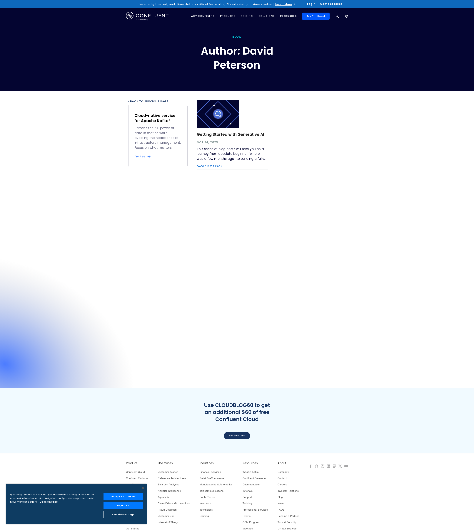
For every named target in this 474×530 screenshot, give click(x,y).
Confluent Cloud (135, 471)
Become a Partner (288, 515)
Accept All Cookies (123, 496)
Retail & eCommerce (212, 478)
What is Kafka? (251, 471)
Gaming (204, 515)
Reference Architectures (172, 478)
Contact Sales (331, 4)
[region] (76, 504)
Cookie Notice (49, 502)
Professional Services (255, 509)
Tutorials (248, 490)
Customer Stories (168, 471)
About (282, 463)
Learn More (283, 4)
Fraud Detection (167, 509)
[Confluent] (147, 16)
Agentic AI (163, 497)
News (281, 503)
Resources (250, 463)
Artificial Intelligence (169, 490)
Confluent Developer (255, 478)
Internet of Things (168, 522)
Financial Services (210, 471)
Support (247, 497)
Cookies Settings (123, 514)
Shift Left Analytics (168, 484)
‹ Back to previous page (148, 101)
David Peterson (210, 166)
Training (247, 503)
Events (247, 515)
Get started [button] (237, 435)
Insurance (205, 503)
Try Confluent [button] (316, 16)
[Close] (143, 488)
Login (311, 4)
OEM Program (251, 522)
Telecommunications (211, 490)
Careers (282, 484)
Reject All (123, 505)
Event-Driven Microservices (174, 503)
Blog (280, 497)
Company (283, 471)
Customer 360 (166, 515)
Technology (206, 509)
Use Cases (165, 463)
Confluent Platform (137, 478)
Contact (282, 478)
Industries (207, 463)
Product (132, 463)
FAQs (281, 509)
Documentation (251, 484)
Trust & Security (287, 522)
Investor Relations (288, 490)
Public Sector (207, 497)
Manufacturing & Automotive (216, 484)
